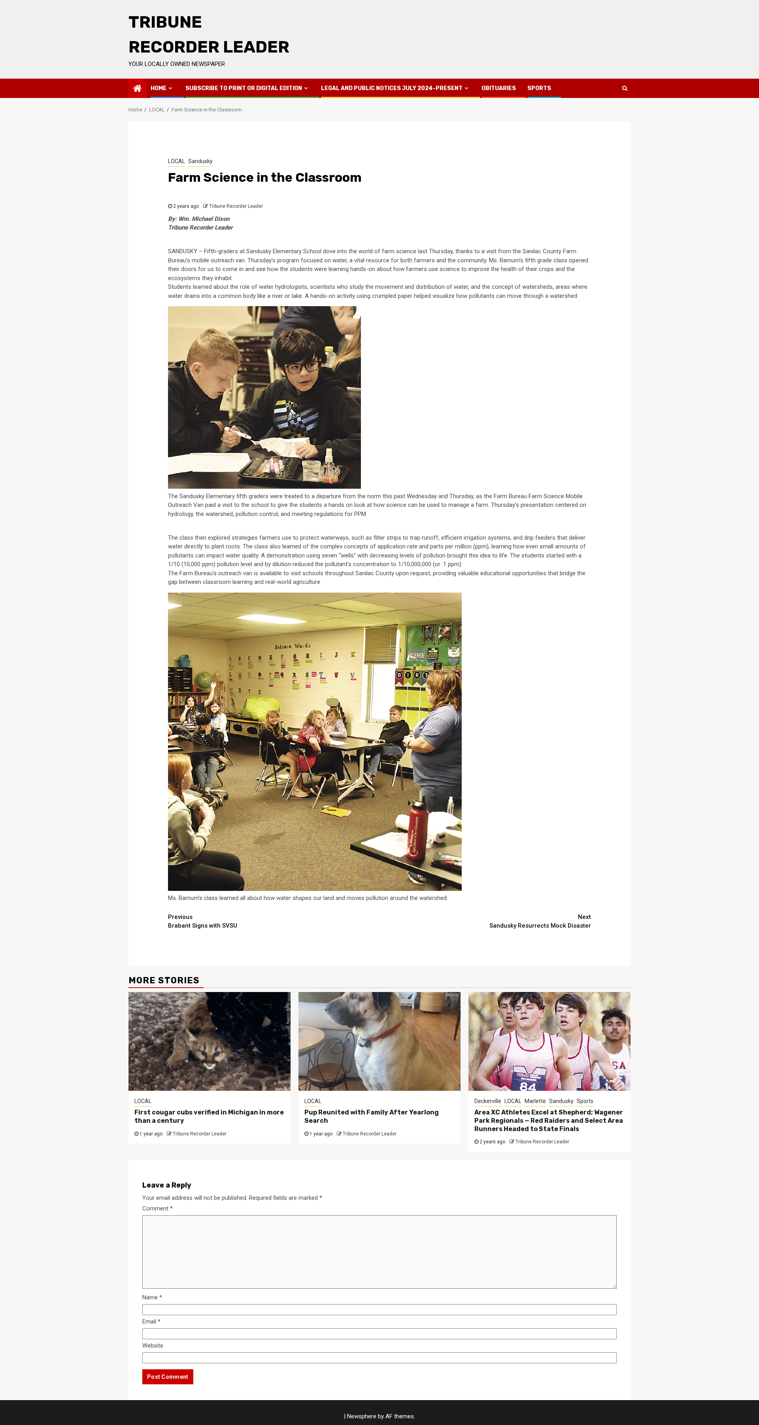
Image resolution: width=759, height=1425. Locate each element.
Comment (157, 1208)
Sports (539, 88)
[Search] (625, 88)
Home (158, 88)
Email (151, 1321)
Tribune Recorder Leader (236, 206)
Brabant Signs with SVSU (202, 921)
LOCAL (176, 161)
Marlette (535, 1101)
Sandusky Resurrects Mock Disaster (540, 921)
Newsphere (361, 1416)
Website (152, 1345)
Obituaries (498, 88)
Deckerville (487, 1101)
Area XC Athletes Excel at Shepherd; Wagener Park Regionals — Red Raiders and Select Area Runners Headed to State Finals (548, 1121)
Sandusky (200, 161)
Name (152, 1297)
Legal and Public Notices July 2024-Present (392, 88)
